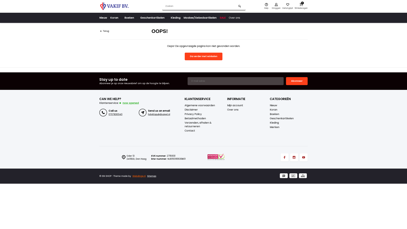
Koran (114, 18)
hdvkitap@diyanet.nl (159, 114)
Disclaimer (191, 109)
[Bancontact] (293, 176)
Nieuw (103, 18)
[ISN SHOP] (118, 6)
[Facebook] (285, 157)
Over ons (234, 18)
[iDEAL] (284, 176)
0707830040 (115, 114)
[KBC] (303, 176)
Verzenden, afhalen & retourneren (198, 124)
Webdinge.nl (139, 176)
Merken (274, 127)
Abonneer (297, 81)
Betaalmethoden (195, 118)
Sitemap (151, 176)
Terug (106, 31)
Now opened (131, 103)
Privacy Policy (193, 114)
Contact (190, 130)
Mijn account (235, 105)
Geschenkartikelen (152, 18)
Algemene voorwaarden (200, 105)
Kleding (175, 18)
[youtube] (304, 157)
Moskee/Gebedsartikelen (200, 18)
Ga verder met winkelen (203, 56)
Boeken (129, 18)
